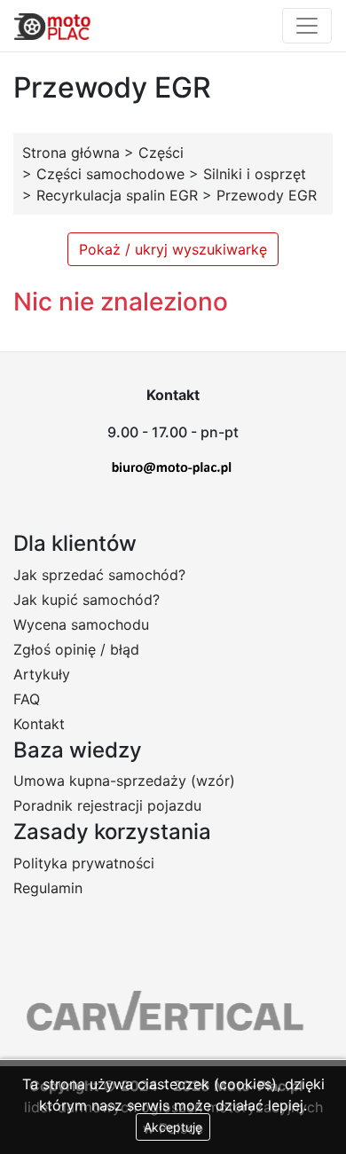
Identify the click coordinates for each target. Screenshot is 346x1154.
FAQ (26, 699)
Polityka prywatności (83, 863)
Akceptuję (173, 1126)
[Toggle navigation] (307, 25)
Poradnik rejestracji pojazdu (107, 805)
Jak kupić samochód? (86, 599)
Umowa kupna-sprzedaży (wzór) (124, 780)
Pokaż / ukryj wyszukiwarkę (173, 249)
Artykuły (41, 674)
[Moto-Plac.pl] (52, 25)
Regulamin (48, 888)
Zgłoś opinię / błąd (76, 649)
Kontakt (39, 724)
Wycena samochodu (81, 624)
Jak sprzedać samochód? (99, 575)
